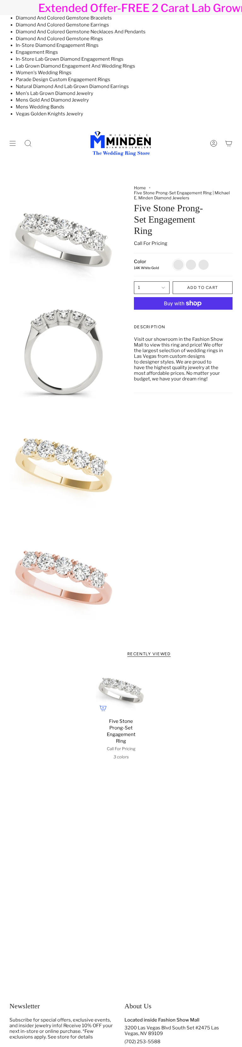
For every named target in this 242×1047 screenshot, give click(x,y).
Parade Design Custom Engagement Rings (63, 79)
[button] (28, 143)
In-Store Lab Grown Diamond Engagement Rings (70, 59)
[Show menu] (12, 143)
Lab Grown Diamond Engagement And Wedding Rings (75, 66)
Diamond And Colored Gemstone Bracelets (64, 18)
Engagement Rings (37, 52)
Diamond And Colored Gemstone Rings (59, 39)
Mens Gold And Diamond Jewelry (52, 100)
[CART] (229, 143)
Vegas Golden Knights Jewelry (49, 114)
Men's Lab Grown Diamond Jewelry (54, 93)
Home (140, 187)
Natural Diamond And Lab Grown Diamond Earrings (72, 86)
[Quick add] (103, 708)
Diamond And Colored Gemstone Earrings (62, 25)
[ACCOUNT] (213, 143)
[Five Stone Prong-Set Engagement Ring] (121, 690)
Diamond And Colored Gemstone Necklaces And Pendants (81, 32)
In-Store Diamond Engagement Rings (57, 45)
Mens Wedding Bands (40, 107)
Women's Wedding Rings (44, 72)
